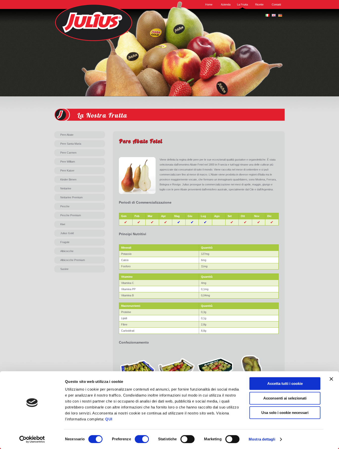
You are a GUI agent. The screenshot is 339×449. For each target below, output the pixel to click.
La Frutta (242, 4)
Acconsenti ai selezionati (284, 398)
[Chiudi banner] (331, 379)
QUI (108, 419)
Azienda (226, 4)
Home (208, 4)
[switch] (142, 439)
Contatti (276, 4)
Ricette (259, 4)
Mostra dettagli (262, 439)
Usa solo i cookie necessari (284, 412)
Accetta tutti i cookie (285, 383)
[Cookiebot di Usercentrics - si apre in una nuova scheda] (32, 439)
